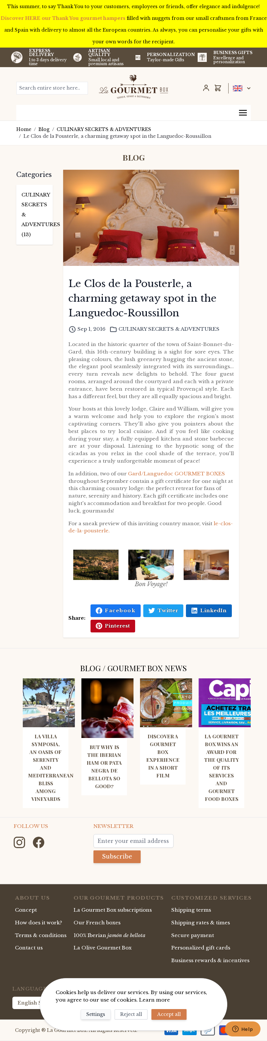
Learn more (154, 1000)
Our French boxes (97, 922)
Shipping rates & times (200, 922)
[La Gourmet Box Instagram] (20, 842)
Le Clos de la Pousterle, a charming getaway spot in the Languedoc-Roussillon (117, 136)
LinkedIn (213, 610)
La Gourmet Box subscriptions (113, 910)
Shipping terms (191, 910)
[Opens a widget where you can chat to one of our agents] (242, 1029)
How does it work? (38, 922)
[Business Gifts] (202, 57)
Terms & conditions (40, 935)
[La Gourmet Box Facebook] (38, 842)
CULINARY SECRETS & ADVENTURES (104, 129)
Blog (43, 129)
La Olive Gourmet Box (103, 948)
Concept (26, 910)
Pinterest (117, 626)
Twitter (168, 610)
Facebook (120, 610)
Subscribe (117, 856)
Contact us (29, 948)
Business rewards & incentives (210, 960)
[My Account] (206, 88)
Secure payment (192, 935)
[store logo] (133, 86)
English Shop (35, 1003)
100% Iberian (110, 935)
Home (23, 129)
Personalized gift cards (200, 948)
